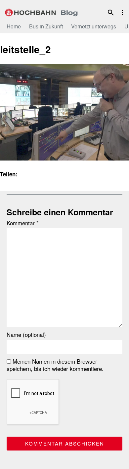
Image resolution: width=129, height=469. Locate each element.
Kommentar (23, 223)
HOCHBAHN (41, 12)
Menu (122, 12)
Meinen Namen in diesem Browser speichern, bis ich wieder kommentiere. (55, 365)
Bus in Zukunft (46, 26)
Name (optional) (26, 334)
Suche (110, 12)
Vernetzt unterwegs (93, 26)
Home (14, 26)
